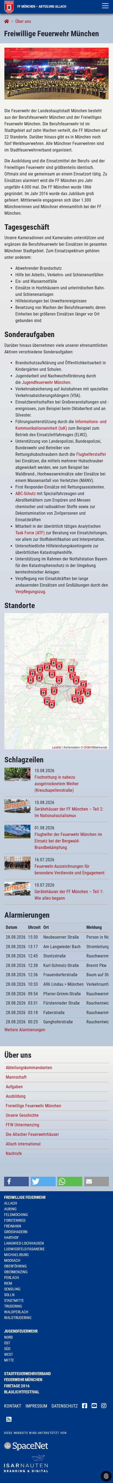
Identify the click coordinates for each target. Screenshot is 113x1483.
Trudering (13, 1306)
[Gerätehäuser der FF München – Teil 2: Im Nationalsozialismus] (17, 805)
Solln (9, 1295)
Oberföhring (15, 1266)
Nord (8, 1337)
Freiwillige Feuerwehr (25, 1197)
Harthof (11, 1237)
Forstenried (15, 1220)
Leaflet (56, 747)
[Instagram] (104, 1406)
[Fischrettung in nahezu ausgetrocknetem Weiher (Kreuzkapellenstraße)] (17, 774)
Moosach (12, 1260)
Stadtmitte (14, 1300)
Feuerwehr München (23, 1379)
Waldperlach (16, 1312)
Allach (10, 1203)
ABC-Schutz (25, 493)
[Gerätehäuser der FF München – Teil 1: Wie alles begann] (17, 888)
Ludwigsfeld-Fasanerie (24, 1249)
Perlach (11, 1277)
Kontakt (12, 1406)
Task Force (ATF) (30, 532)
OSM (87, 747)
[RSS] (9, 1420)
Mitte (9, 1360)
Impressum (36, 1406)
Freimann (12, 1226)
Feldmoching (16, 1214)
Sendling (12, 1289)
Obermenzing (15, 1272)
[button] (16, 1181)
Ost (7, 1343)
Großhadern (15, 1232)
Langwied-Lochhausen (24, 1243)
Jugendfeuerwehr (21, 1331)
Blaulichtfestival (21, 1392)
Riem (8, 1283)
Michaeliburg (16, 1254)
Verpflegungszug (30, 591)
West (8, 1354)
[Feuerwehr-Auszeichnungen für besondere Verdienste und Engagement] (17, 863)
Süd (7, 1348)
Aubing (10, 1209)
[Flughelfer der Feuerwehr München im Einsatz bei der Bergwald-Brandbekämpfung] (17, 831)
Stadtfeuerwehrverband (27, 1373)
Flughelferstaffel (91, 454)
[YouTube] (94, 1406)
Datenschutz (65, 1406)
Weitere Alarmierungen (24, 1029)
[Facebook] (84, 1406)
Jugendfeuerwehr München (46, 382)
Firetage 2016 (17, 1386)
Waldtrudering (17, 1317)
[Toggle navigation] (105, 5)
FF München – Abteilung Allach (41, 6)
